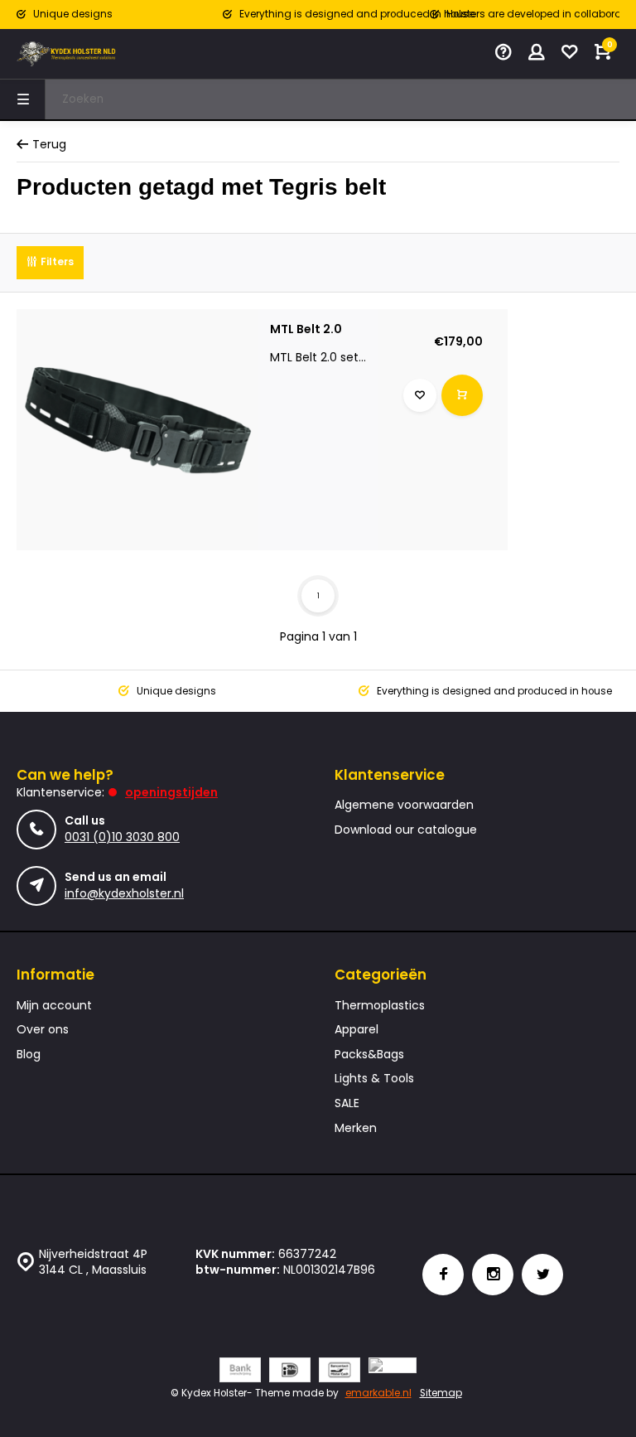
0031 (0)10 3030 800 (122, 837)
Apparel (356, 1030)
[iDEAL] (290, 1371)
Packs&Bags (369, 1054)
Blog (29, 1054)
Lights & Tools (374, 1078)
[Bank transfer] (240, 1371)
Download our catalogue (406, 830)
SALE (347, 1103)
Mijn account (54, 1006)
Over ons (43, 1030)
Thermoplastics (380, 1006)
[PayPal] (393, 1371)
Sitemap (441, 1393)
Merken (356, 1128)
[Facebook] (443, 1274)
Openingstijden (171, 792)
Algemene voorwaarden (404, 805)
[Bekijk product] (462, 395)
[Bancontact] (339, 1371)
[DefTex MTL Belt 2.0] (137, 429)
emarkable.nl (378, 1393)
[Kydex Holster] (66, 54)
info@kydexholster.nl (124, 893)
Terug (49, 144)
